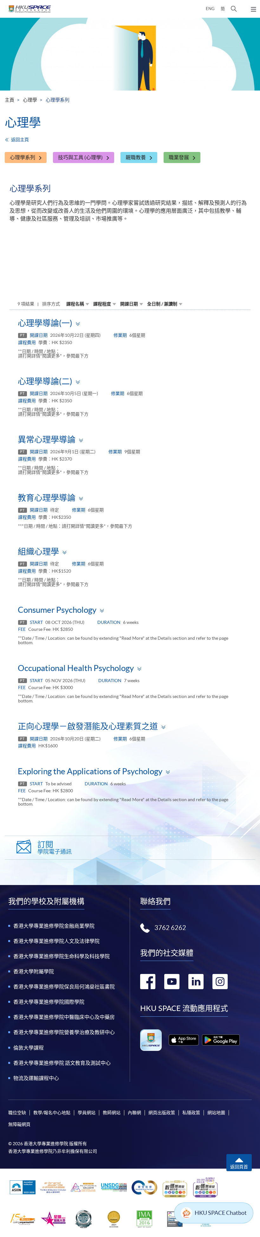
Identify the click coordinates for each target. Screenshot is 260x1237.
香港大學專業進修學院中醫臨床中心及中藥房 (64, 1017)
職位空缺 (17, 1112)
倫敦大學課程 (28, 1048)
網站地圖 (216, 1112)
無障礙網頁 (19, 1124)
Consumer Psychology (57, 609)
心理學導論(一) (45, 323)
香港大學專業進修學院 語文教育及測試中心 (62, 1063)
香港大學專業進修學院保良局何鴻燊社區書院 (64, 986)
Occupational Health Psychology (76, 668)
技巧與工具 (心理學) (80, 157)
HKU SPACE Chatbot (221, 1212)
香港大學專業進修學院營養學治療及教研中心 (64, 1032)
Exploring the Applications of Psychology (90, 771)
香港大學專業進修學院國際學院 (48, 1002)
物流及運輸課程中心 (36, 1078)
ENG (210, 9)
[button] (234, 9)
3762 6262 (170, 927)
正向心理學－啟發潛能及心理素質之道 (88, 726)
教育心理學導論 (46, 497)
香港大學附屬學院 (33, 971)
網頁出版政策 (161, 1112)
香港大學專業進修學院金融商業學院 (53, 926)
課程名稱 (75, 303)
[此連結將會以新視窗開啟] (184, 1039)
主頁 (9, 100)
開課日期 (129, 303)
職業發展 (179, 157)
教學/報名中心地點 (51, 1112)
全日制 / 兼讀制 (162, 303)
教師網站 (111, 1112)
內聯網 (134, 1112)
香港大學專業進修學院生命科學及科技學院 (61, 956)
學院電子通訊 (54, 847)
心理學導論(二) (45, 381)
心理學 (30, 100)
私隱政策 (191, 1112)
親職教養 (136, 157)
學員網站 (86, 1112)
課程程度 (102, 303)
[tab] (130, 323)
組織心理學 (38, 551)
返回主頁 (20, 139)
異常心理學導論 (46, 439)
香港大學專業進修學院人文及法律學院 (56, 941)
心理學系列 (22, 157)
